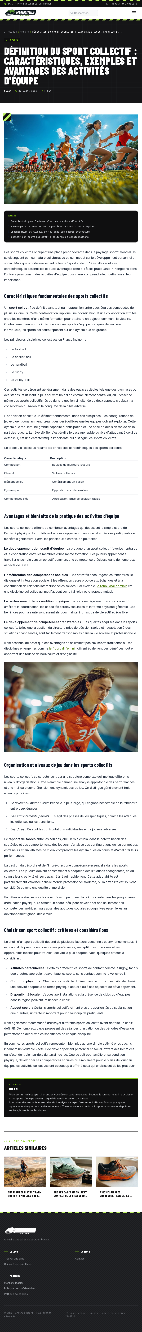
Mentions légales (14, 1282)
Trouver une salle (14, 1258)
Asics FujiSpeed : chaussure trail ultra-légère (115, 1196)
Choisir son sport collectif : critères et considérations (50, 236)
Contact (79, 1258)
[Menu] (134, 13)
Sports (24, 32)
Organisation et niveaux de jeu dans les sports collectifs (50, 231)
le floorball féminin (62, 648)
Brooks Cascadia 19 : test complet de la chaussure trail (70, 1196)
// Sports (12, 40)
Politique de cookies (16, 1293)
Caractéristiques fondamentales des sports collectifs (47, 221)
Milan (7, 90)
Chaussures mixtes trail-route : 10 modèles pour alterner (24, 1196)
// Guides (10, 32)
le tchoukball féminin (112, 586)
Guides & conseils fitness (18, 1264)
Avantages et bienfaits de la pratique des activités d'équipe (52, 226)
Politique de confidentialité (19, 1288)
